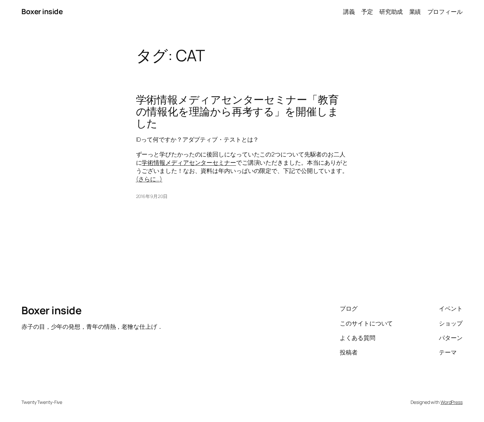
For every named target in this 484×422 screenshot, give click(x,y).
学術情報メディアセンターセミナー (189, 162)
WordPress (452, 402)
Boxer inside (42, 11)
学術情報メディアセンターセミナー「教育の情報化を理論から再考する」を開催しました (237, 111)
